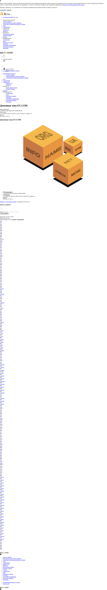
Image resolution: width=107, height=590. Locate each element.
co (1, 221)
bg (1, 547)
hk (1, 271)
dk (1, 291)
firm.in (2, 508)
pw (1, 229)
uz (1, 359)
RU (8, 71)
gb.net (2, 387)
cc (1, 361)
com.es (2, 367)
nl (1, 415)
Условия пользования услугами (11, 582)
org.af (2, 539)
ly (1, 426)
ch (1, 280)
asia (2, 345)
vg (1, 232)
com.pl (2, 294)
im (1, 274)
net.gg (2, 522)
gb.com (2, 390)
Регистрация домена (8, 34)
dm (1, 463)
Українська (6, 17)
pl (1, 246)
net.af (2, 519)
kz (1, 263)
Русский (15, 17)
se (1, 249)
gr (1, 277)
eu (1, 285)
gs (1, 454)
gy (1, 451)
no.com (2, 378)
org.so (2, 477)
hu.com (2, 384)
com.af (2, 350)
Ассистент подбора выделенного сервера (14, 24)
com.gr (2, 497)
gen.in (2, 511)
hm (1, 449)
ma (1, 423)
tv (1, 356)
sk (1, 328)
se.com (2, 375)
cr (1, 468)
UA (4, 71)
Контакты (5, 48)
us (1, 238)
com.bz (2, 364)
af (1, 471)
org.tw (2, 322)
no (1, 412)
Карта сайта (6, 583)
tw (1, 235)
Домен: (2, 212)
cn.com (2, 401)
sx (1, 226)
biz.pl (2, 330)
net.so (2, 533)
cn (1, 305)
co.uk (2, 288)
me (1, 319)
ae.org (2, 404)
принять (9, 10)
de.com (2, 398)
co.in (2, 308)
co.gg (2, 339)
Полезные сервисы (8, 46)
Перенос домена (7, 35)
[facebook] (0, 554)
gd (1, 457)
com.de (2, 370)
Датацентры (6, 39)
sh (1, 252)
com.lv (2, 502)
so (1, 406)
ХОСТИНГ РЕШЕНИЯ (9, 45)
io (1, 316)
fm (1, 240)
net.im (2, 525)
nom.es (2, 536)
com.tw (2, 302)
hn (1, 446)
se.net (2, 373)
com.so (2, 505)
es (1, 283)
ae (1, 474)
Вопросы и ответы (8, 42)
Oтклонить (3, 10)
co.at (2, 333)
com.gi (2, 494)
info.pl (2, 516)
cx (1, 466)
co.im (2, 342)
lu (1, 429)
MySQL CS (6, 30)
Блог (4, 41)
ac (1, 395)
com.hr (2, 499)
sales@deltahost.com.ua (12, 70)
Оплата (5, 37)
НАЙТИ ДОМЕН (4, 213)
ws (1, 353)
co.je (2, 347)
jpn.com (3, 381)
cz (1, 299)
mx (1, 421)
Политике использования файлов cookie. (74, 4)
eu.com (2, 392)
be (1, 314)
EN (6, 71)
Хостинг (5, 44)
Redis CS (5, 31)
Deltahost (2, 201)
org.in (2, 482)
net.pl (2, 530)
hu (1, 325)
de (1, 297)
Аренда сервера (7, 21)
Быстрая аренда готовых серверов (12, 23)
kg (1, 254)
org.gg (2, 488)
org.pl (2, 480)
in (1, 269)
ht (1, 443)
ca (1, 223)
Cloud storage (6, 27)
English (11, 17)
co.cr (2, 336)
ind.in (2, 513)
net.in (2, 527)
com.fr (2, 491)
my (1, 418)
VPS (4, 25)
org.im (2, 485)
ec (1, 460)
